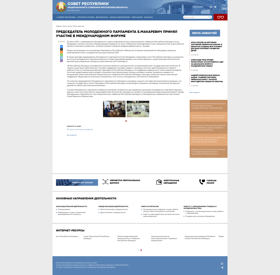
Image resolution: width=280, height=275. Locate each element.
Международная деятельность (113, 206)
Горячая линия (211, 181)
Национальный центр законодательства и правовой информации (70, 238)
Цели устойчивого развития (81, 129)
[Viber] (61, 60)
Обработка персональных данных (125, 181)
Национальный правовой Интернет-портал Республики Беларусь (106, 237)
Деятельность (102, 17)
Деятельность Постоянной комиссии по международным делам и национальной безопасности (208, 151)
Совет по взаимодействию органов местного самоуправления (161, 215)
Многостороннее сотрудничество (114, 209)
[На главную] (61, 7)
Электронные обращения (171, 181)
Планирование (64, 209)
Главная (58, 26)
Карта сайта (197, 7)
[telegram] (215, 7)
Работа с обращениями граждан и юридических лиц (200, 207)
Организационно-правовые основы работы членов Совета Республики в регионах (160, 210)
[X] (61, 49)
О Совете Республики (66, 17)
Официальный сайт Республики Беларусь (171, 237)
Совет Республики (98, 5)
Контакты (148, 17)
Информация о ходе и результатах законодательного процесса (72, 213)
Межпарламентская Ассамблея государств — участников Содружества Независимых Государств (205, 239)
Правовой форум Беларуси (136, 236)
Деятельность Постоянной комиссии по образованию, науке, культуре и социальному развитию (208, 127)
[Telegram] (61, 58)
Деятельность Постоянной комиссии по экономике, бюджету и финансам (208, 117)
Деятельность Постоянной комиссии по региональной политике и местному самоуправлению (208, 139)
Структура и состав (85, 17)
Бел (224, 9)
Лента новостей (78, 26)
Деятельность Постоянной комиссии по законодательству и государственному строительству (208, 106)
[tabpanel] (114, 109)
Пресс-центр (137, 17)
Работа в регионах (150, 206)
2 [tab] (141, 250)
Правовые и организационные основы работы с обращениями (204, 212)
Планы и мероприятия (120, 17)
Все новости (72, 135)
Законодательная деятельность (71, 206)
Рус (224, 5)
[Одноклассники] (61, 52)
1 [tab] (126, 121)
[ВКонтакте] (61, 46)
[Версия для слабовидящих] (221, 17)
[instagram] (211, 7)
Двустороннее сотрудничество (113, 212)
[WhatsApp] (61, 55)
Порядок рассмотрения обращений (200, 216)
